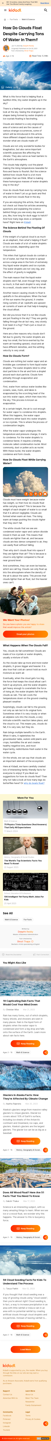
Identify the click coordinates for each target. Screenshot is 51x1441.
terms (28, 1415)
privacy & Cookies (33, 1419)
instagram (7, 1423)
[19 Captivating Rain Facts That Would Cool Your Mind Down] (25, 980)
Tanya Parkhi (12, 1288)
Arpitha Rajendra (13, 1103)
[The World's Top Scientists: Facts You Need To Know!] (25, 849)
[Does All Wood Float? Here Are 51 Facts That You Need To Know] (25, 1172)
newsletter (30, 1402)
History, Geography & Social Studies (29, 1150)
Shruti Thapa (28, 51)
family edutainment (33, 1405)
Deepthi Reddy (28, 46)
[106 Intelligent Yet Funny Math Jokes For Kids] (25, 885)
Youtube (6, 1430)
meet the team (32, 1398)
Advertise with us (10, 1398)
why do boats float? (34, 783)
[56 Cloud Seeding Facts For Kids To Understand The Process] (25, 1259)
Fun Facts (14, 19)
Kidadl (5, 19)
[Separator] (45, 1423)
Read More (44, 3)
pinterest (6, 1419)
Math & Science (11, 919)
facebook (7, 1415)
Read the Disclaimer (14, 955)
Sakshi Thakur (12, 1201)
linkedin (6, 1426)
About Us (29, 1394)
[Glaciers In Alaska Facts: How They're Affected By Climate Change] (25, 1075)
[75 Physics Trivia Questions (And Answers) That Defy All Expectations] (25, 813)
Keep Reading (27, 1043)
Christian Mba (12, 1009)
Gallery (8, 87)
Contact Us (7, 1394)
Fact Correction (43, 955)
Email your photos (25, 634)
